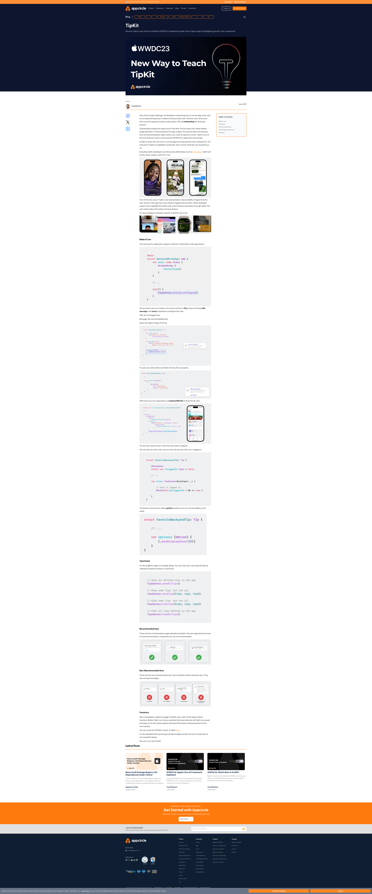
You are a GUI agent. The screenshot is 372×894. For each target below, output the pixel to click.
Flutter (174, 17)
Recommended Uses (225, 127)
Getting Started (200, 872)
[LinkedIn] (134, 859)
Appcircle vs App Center (219, 845)
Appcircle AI (182, 865)
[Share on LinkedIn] (128, 129)
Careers (234, 849)
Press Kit (234, 852)
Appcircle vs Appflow (218, 849)
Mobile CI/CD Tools (218, 842)
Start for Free (239, 8)
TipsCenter (222, 124)
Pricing (183, 8)
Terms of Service (158, 887)
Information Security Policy (190, 887)
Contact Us (192, 8)
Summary (222, 132)
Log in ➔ (226, 8)
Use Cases (181, 868)
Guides (181, 872)
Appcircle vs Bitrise (218, 852)
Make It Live (222, 121)
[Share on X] (128, 122)
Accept (340, 891)
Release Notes (199, 862)
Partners (198, 842)
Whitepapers (199, 852)
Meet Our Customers (184, 849)
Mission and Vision (236, 842)
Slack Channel (200, 868)
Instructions (197, 152)
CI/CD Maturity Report (202, 859)
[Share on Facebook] (128, 115)
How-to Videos (200, 865)
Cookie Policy (177, 887)
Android (162, 17)
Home (140, 17)
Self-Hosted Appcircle (185, 855)
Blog (177, 8)
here (178, 730)
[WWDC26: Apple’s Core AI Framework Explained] (185, 762)
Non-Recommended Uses (226, 130)
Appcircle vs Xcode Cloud (220, 859)
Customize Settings (278, 891)
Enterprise (181, 852)
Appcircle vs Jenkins (218, 862)
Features (181, 842)
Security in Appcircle (204, 887)
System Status (182, 878)
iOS (151, 17)
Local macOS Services (185, 859)
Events (197, 849)
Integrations (182, 862)
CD (208, 17)
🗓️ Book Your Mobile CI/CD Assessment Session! (142, 2)
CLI (180, 882)
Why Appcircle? (183, 845)
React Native (186, 17)
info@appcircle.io (134, 850)
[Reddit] (137, 859)
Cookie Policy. (85, 891)
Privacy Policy (168, 887)
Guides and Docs (200, 855)
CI (197, 17)
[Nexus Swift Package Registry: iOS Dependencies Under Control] (144, 762)
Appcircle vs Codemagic (219, 855)
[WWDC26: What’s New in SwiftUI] (226, 762)
